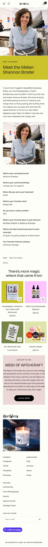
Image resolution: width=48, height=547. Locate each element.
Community (8, 487)
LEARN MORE (24, 398)
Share (5, 263)
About (29, 470)
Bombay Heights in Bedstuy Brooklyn (19, 223)
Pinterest (7, 475)
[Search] (9, 4)
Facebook (7, 470)
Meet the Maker (10, 62)
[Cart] (44, 4)
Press (28, 475)
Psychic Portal (9, 501)
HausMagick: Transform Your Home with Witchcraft (12, 309)
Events (6, 496)
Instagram (7, 461)
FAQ (28, 461)
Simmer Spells (35, 347)
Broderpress (22, 91)
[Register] (39, 519)
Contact (29, 466)
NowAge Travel (9, 505)
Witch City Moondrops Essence (35, 307)
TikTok (5, 466)
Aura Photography (11, 492)
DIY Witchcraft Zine (12, 347)
